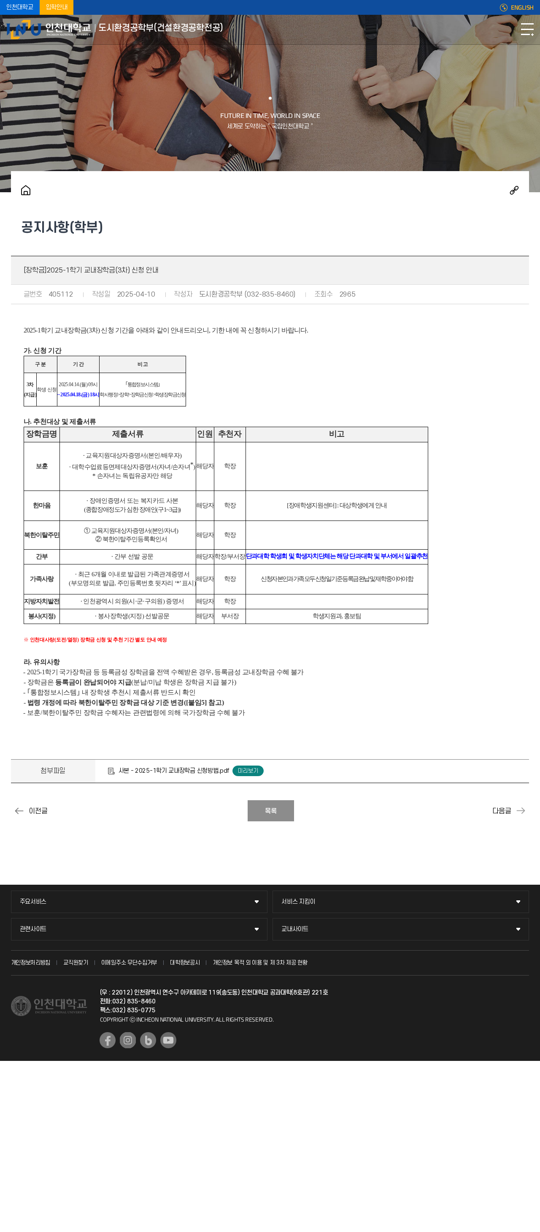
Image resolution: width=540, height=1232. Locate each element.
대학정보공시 (185, 962)
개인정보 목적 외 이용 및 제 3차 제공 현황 (260, 962)
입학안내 (57, 7)
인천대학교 (19, 7)
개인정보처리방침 (31, 962)
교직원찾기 (75, 962)
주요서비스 (33, 901)
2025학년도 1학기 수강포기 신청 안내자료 (19, 810)
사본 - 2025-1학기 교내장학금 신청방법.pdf (174, 770)
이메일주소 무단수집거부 (129, 962)
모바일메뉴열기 (527, 29)
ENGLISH (522, 7)
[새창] (108, 1040)
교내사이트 (294, 929)
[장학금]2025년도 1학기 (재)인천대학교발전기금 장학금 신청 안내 (520, 810)
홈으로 (25, 190)
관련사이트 (33, 929)
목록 (271, 811)
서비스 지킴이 (298, 901)
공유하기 (514, 190)
